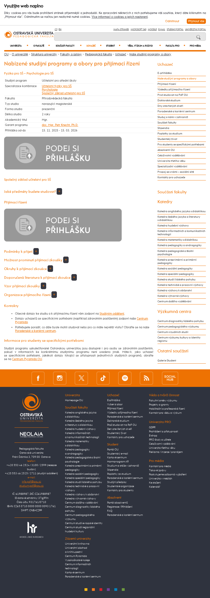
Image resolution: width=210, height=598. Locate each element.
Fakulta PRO (175, 46)
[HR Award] (31, 529)
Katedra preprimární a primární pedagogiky (177, 261)
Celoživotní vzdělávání (171, 155)
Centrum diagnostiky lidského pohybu (181, 321)
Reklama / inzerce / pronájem (166, 452)
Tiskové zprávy (157, 470)
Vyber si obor (114, 404)
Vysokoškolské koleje (77, 560)
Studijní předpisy (117, 482)
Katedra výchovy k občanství (175, 290)
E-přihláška (165, 73)
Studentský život (167, 139)
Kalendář (154, 486)
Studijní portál (175, 29)
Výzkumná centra (174, 311)
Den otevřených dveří (119, 429)
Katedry (165, 202)
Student (113, 46)
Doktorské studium (169, 100)
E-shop (153, 435)
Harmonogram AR (118, 461)
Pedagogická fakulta (98, 54)
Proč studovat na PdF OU (173, 95)
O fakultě (41, 46)
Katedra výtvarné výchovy (173, 296)
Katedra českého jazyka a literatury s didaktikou (179, 218)
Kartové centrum (74, 572)
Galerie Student (167, 360)
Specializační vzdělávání (172, 166)
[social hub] (170, 378)
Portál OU (113, 449)
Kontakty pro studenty (120, 490)
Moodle (152, 29)
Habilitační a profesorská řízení (167, 408)
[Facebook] (38, 378)
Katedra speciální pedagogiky (176, 274)
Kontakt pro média (160, 466)
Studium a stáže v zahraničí (123, 465)
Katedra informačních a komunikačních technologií (181, 233)
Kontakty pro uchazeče (171, 177)
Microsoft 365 (138, 29)
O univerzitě (20, 54)
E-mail (161, 29)
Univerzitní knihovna (77, 543)
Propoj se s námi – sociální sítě (176, 172)
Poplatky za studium (170, 133)
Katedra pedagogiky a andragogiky (180, 245)
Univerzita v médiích (160, 478)
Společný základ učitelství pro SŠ (63, 93)
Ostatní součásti (173, 351)
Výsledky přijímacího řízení (174, 89)
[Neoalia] (31, 434)
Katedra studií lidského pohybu (177, 279)
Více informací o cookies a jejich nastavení (120, 17)
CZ (56, 29)
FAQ (109, 511)
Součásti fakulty (68, 46)
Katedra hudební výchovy (173, 225)
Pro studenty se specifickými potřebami (181, 144)
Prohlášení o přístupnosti (163, 431)
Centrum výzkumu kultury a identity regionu (179, 339)
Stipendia (163, 128)
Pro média (195, 46)
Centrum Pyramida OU (27, 359)
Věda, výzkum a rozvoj (144, 46)
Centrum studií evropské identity (84, 523)
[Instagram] (59, 378)
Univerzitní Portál (195, 29)
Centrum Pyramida (76, 556)
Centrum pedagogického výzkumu (178, 326)
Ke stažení (155, 482)
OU (6, 54)
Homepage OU (74, 400)
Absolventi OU (166, 150)
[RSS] (146, 378)
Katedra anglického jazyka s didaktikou (182, 211)
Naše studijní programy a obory (150, 54)
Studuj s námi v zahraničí (173, 117)
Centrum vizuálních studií (173, 332)
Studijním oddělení (112, 313)
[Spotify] (125, 378)
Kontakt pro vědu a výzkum (165, 413)
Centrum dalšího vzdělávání (174, 301)
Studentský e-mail (117, 453)
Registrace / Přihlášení (119, 506)
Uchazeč (93, 46)
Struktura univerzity (44, 54)
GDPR (152, 427)
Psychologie (50, 89)
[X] (81, 378)
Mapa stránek (121, 29)
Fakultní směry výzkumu (163, 400)
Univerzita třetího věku (171, 161)
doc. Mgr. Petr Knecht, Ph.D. (60, 125)
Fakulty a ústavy (71, 54)
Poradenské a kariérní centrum (35, 330)
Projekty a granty (159, 404)
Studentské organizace (120, 486)
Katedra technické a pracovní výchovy (180, 285)
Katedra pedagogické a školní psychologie (176, 253)
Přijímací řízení (167, 84)
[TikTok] (103, 378)
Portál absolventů (117, 502)
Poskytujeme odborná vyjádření (167, 474)
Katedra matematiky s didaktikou (178, 239)
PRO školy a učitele (160, 439)
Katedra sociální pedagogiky (175, 268)
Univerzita (19, 46)
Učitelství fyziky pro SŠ (57, 86)
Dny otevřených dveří (170, 106)
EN (60, 29)
